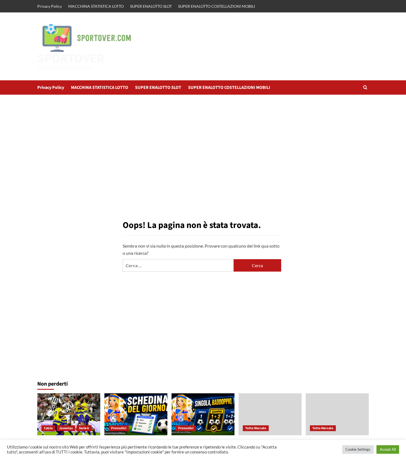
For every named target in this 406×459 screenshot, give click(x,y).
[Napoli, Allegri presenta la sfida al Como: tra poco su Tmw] (337, 414)
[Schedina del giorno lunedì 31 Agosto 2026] (135, 414)
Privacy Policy (49, 6)
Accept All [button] (388, 449)
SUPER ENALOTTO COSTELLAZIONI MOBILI (216, 6)
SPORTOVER (70, 58)
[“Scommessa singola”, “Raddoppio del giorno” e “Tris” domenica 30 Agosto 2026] (203, 414)
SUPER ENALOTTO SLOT (151, 6)
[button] (365, 87)
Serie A (84, 428)
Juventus (66, 428)
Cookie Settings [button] (358, 449)
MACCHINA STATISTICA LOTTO (96, 6)
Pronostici (118, 428)
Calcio (48, 428)
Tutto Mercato (255, 428)
